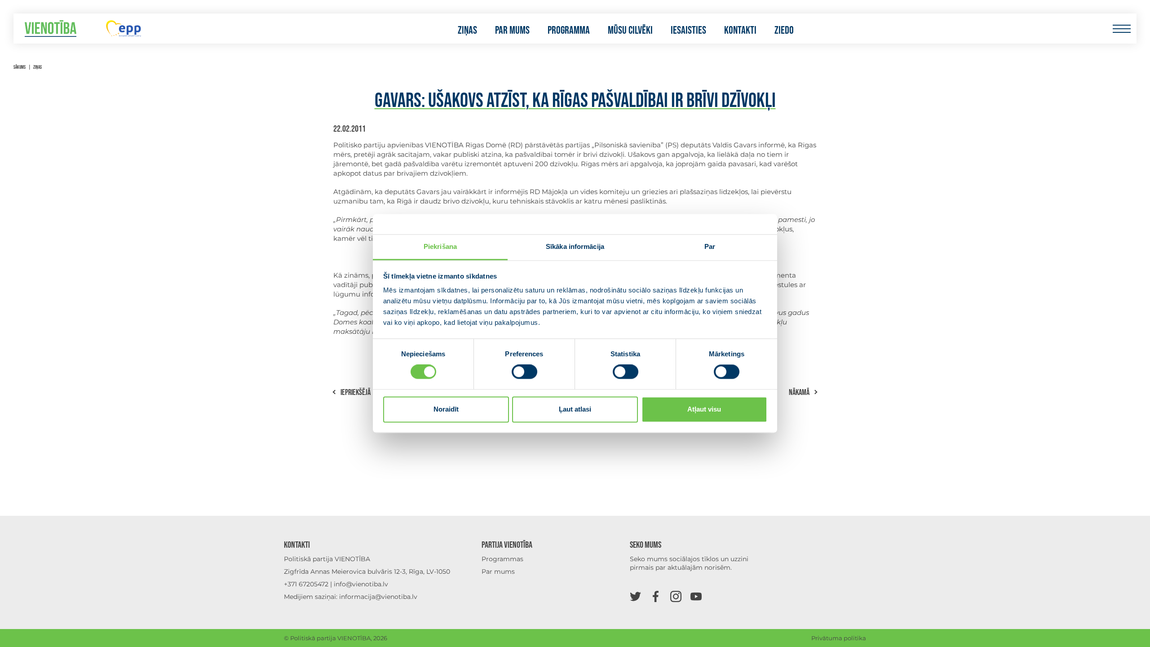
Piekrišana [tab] (440, 246)
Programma (569, 30)
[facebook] (656, 596)
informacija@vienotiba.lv (378, 597)
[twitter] (635, 596)
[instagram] (676, 596)
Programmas (502, 559)
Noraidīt (446, 409)
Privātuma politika (838, 638)
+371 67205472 (306, 584)
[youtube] (696, 596)
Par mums (512, 30)
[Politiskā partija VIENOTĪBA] (50, 28)
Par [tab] (709, 246)
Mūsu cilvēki (630, 30)
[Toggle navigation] (1121, 28)
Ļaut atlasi (575, 409)
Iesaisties (688, 30)
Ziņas (467, 30)
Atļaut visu (704, 409)
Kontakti (740, 30)
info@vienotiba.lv (361, 584)
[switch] (524, 372)
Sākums (19, 67)
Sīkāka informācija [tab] (575, 246)
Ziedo (784, 30)
